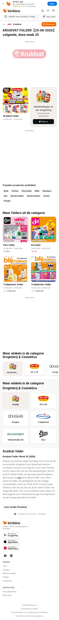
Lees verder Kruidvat (15, 506)
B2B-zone (7, 595)
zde (19, 477)
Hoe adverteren (10, 591)
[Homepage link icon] (15, 514)
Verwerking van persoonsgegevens (29, 616)
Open (52, 3)
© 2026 (29, 605)
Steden (6, 577)
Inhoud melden (9, 573)
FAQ (5, 566)
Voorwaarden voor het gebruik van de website (30, 612)
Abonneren (50, 24)
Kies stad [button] (50, 16)
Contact (6, 569)
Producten (7, 580)
